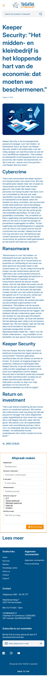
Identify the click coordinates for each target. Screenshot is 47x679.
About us (6, 571)
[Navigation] (3, 5)
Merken (5, 564)
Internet (9, 506)
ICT (7, 498)
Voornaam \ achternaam (11, 471)
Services (6, 561)
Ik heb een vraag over (10, 495)
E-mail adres (7, 479)
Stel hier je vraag (8, 511)
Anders (9, 508)
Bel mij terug (36, 527)
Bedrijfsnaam (7, 462)
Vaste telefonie (13, 501)
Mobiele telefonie (14, 503)
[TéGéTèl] (23, 5)
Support (5, 578)
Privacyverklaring (32, 564)
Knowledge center (9, 568)
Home (4, 557)
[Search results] (41, 14)
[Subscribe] (41, 643)
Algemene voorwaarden (34, 560)
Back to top (23, 671)
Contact (5, 575)
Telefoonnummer (9, 487)
